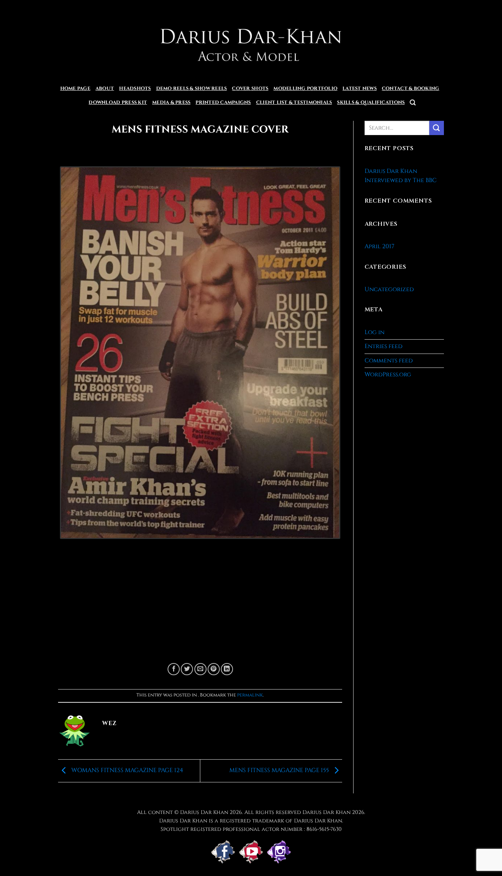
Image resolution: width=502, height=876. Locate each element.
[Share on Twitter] (187, 669)
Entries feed (383, 346)
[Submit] (436, 128)
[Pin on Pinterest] (214, 669)
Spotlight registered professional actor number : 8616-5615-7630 (251, 829)
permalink (250, 695)
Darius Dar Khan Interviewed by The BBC (401, 176)
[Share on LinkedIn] (227, 669)
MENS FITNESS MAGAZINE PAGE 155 (279, 770)
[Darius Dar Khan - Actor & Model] (251, 41)
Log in (374, 332)
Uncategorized (389, 289)
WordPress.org (388, 374)
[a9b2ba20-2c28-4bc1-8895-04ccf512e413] (200, 355)
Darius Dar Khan (326, 812)
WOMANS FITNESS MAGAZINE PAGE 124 (126, 770)
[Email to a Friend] (200, 669)
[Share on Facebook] (174, 669)
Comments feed (389, 360)
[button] (413, 102)
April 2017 (379, 246)
